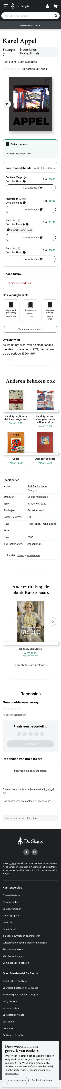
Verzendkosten (11, 1008)
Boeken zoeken (11, 902)
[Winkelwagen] (56, 6)
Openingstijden (11, 915)
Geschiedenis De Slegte (15, 981)
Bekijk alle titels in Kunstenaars (30, 665)
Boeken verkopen (12, 908)
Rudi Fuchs (9, 61)
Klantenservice (12, 887)
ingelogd (49, 789)
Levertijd (7, 922)
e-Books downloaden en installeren (21, 935)
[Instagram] (34, 852)
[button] (5, 25)
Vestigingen (9, 1021)
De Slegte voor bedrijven (16, 962)
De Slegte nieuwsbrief (14, 1035)
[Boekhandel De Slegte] (20, 6)
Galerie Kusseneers (37, 496)
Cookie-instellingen (42, 1080)
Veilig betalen (10, 1001)
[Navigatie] (5, 6)
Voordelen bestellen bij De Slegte (20, 987)
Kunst (20, 555)
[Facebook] (26, 852)
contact (12, 863)
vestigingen (22, 867)
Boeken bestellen (12, 895)
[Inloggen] (47, 6)
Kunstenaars (33, 555)
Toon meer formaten (29, 329)
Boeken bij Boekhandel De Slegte (20, 994)
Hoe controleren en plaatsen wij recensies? (26, 800)
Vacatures (8, 1028)
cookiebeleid (11, 1073)
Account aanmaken (13, 949)
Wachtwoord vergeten (14, 956)
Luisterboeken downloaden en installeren (25, 942)
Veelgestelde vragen (14, 1014)
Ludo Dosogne (27, 61)
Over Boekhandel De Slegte (20, 973)
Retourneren (9, 929)
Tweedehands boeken (30, 25)
